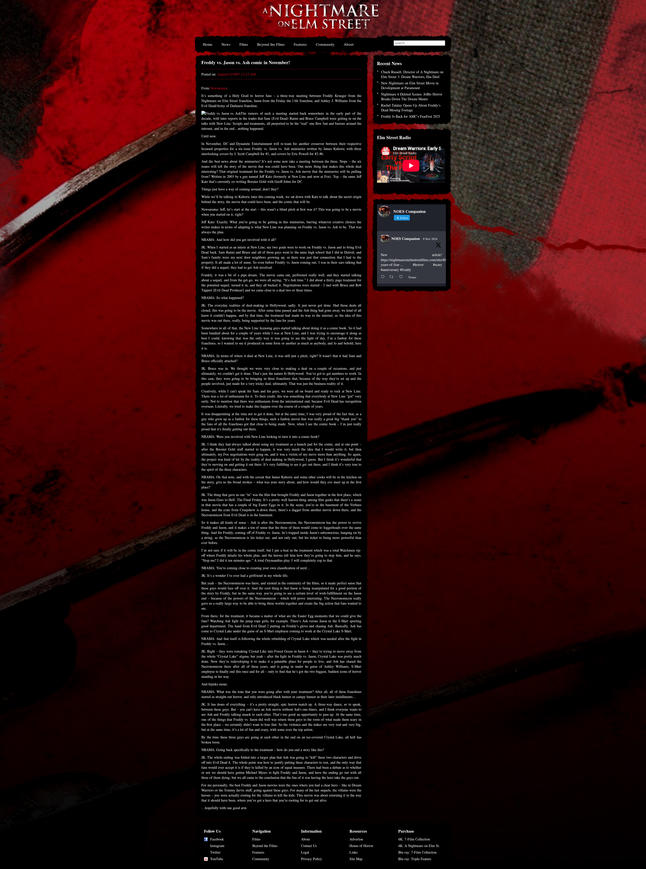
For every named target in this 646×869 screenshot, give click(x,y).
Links (353, 852)
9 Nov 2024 (430, 239)
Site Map (355, 858)
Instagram (217, 845)
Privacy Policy (311, 858)
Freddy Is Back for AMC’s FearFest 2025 (410, 116)
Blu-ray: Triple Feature (414, 858)
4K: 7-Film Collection (414, 839)
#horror (418, 264)
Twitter (215, 852)
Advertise (356, 839)
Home (207, 44)
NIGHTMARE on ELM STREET (320, 19)
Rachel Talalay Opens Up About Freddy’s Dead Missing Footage (410, 107)
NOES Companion (405, 238)
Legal (305, 852)
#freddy (405, 269)
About (349, 44)
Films (243, 44)
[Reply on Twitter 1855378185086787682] (384, 277)
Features (300, 44)
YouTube (216, 858)
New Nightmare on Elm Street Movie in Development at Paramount (410, 85)
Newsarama (218, 88)
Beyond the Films (271, 44)
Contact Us (309, 845)
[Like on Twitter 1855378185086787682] (402, 277)
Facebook (217, 839)
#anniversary (390, 269)
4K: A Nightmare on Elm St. (419, 845)
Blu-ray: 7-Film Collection (417, 852)
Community (325, 44)
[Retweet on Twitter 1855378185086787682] (392, 277)
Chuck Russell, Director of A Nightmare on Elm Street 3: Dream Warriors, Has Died (412, 74)
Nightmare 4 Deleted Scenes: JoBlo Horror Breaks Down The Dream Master (411, 96)
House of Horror (361, 845)
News (226, 44)
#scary (437, 264)
